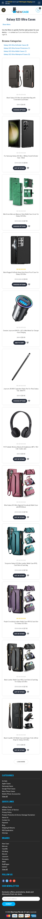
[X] (7, 880)
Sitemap (5, 833)
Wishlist (29, 110)
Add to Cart (19, 343)
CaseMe (5, 849)
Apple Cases (6, 784)
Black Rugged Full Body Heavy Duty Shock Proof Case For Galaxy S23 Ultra (21, 273)
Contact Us (6, 820)
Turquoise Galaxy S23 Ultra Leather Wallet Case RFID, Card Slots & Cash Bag (21, 564)
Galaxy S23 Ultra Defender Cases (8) (16, 45)
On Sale (4, 781)
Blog (3, 825)
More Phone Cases (8, 791)
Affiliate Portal (7, 807)
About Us (5, 817)
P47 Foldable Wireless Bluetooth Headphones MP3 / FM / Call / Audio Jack (20, 448)
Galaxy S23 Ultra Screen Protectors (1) (17, 48)
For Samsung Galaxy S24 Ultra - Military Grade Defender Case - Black (21, 157)
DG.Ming (5, 851)
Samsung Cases (7, 786)
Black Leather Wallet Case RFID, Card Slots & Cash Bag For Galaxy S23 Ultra (21, 681)
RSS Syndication (7, 830)
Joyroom (5, 856)
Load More (21, 762)
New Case (5, 844)
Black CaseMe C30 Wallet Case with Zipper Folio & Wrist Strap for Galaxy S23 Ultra (21, 739)
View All (5, 796)
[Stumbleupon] (14, 880)
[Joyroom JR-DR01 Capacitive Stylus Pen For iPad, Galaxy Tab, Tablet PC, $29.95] (21, 366)
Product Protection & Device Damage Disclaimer (18, 815)
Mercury (5, 846)
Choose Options (19, 110)
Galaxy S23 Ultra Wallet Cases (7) (15, 51)
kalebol (4, 867)
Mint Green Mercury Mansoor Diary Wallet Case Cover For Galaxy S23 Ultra (21, 215)
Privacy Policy (7, 812)
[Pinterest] (10, 880)
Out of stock (19, 168)
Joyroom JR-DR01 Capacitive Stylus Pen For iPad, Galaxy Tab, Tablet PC (21, 390)
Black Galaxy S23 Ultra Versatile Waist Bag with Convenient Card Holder (21, 99)
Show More (6, 24)
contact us (14, 32)
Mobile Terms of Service (10, 810)
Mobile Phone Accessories (11, 794)
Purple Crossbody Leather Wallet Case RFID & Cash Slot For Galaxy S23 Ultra (21, 622)
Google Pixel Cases (8, 789)
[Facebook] (3, 880)
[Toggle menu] (4, 10)
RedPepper (5, 864)
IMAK (4, 862)
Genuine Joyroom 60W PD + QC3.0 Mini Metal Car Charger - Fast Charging (21, 331)
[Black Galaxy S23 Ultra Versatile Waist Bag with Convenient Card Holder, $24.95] (21, 75)
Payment (5, 823)
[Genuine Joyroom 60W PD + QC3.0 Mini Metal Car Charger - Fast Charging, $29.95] (21, 308)
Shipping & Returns (8, 828)
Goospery (5, 859)
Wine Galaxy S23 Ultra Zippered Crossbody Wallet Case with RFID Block (21, 506)
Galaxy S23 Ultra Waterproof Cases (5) (17, 54)
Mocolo (4, 854)
